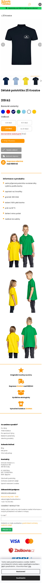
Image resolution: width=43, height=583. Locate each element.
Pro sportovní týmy (7, 433)
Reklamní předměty (8, 436)
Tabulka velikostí (12, 150)
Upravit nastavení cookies (10, 484)
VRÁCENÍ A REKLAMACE (8, 493)
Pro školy (4, 428)
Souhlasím (20, 578)
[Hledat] (30, 4)
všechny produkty (7, 438)
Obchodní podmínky (8, 478)
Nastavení (20, 571)
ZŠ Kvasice (7, 15)
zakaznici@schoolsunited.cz (10, 499)
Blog (2, 448)
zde (29, 566)
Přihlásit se (7, 530)
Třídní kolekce (6, 431)
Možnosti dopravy (12, 156)
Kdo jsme (4, 451)
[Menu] (40, 4)
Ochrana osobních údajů (9, 481)
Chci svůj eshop (6, 453)
